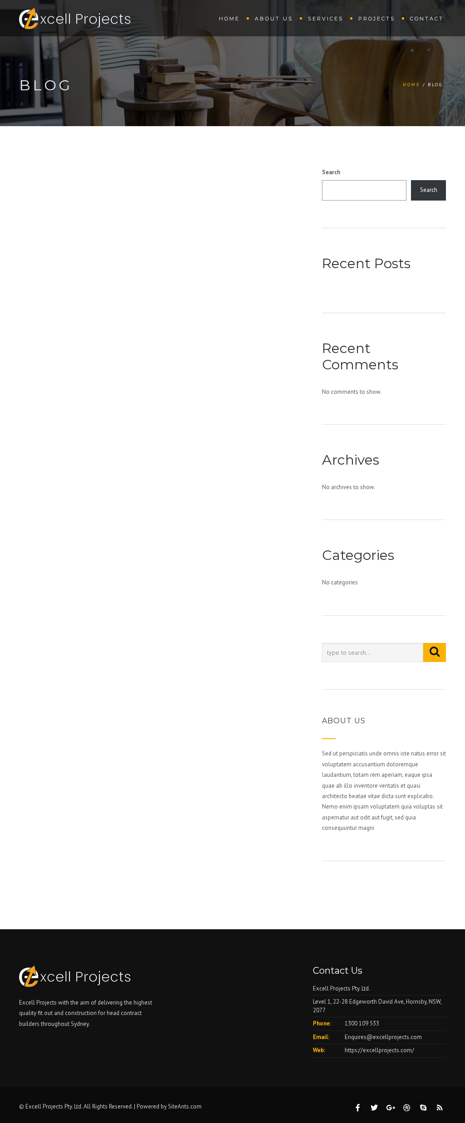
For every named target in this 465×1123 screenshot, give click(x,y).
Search (331, 172)
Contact (427, 18)
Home (229, 18)
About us (274, 18)
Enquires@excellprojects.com (383, 1037)
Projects (376, 18)
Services (325, 18)
